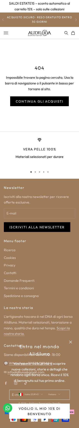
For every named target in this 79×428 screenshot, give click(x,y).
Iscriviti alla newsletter (37, 227)
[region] (39, 151)
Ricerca (9, 250)
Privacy (9, 265)
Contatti (10, 273)
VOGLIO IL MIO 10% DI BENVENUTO (40, 411)
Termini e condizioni (19, 288)
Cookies (10, 257)
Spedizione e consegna (21, 296)
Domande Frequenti (19, 280)
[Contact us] (7, 408)
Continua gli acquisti (39, 101)
